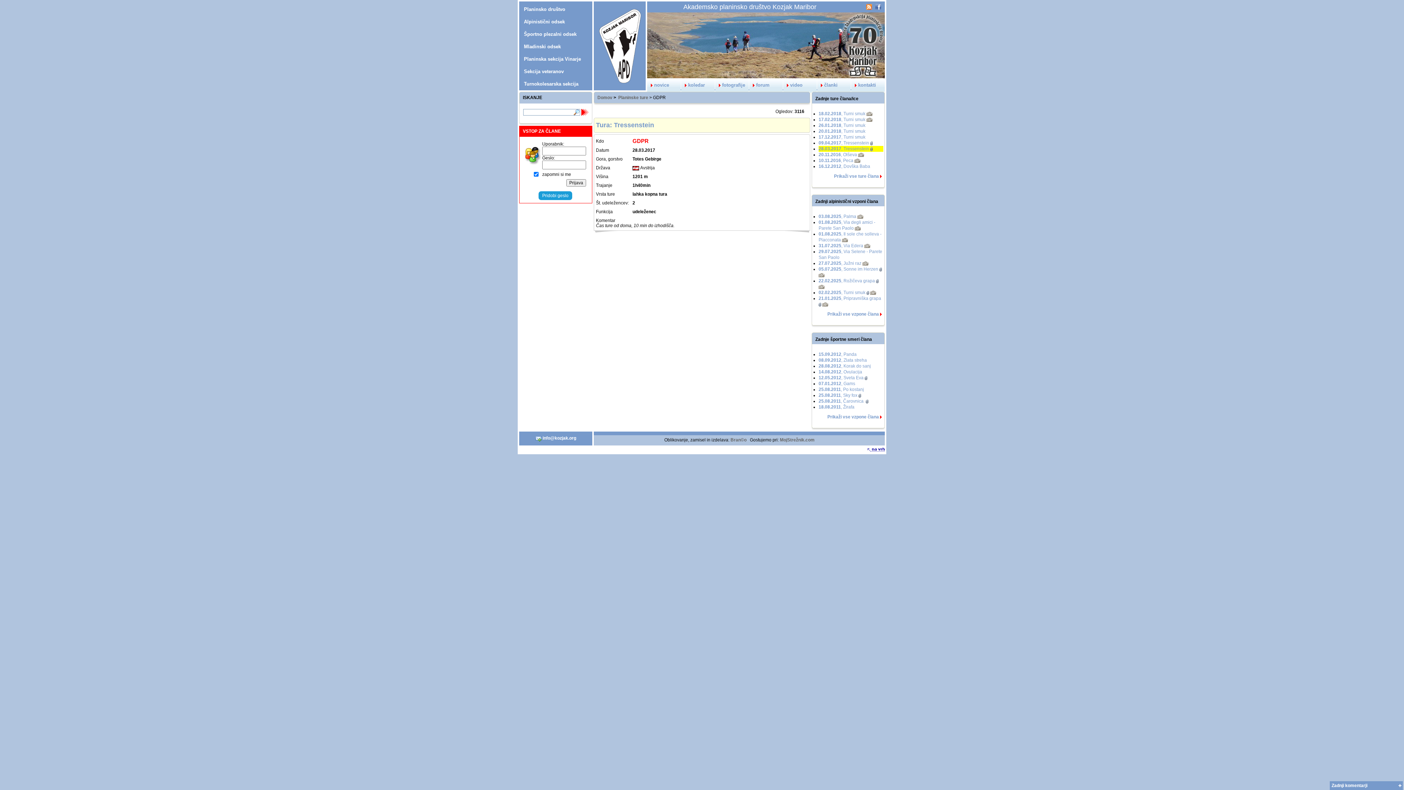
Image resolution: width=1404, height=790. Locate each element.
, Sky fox (838, 395)
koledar (696, 85)
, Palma (837, 216)
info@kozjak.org (558, 438)
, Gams (837, 383)
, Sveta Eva (841, 377)
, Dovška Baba (844, 166)
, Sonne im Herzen (848, 269)
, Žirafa (836, 407)
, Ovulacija (840, 372)
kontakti (867, 85)
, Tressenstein (844, 143)
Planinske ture (633, 97)
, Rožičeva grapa (847, 280)
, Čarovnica (842, 401)
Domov (604, 97)
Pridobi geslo (555, 195)
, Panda (838, 354)
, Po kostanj (841, 389)
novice (661, 85)
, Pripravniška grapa (850, 298)
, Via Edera (841, 245)
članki (831, 85)
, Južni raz (840, 263)
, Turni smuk (842, 113)
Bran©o (739, 440)
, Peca (836, 160)
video (796, 85)
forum (763, 85)
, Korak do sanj (845, 366)
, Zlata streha (843, 360)
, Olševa (838, 154)
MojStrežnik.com (797, 440)
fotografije (733, 85)
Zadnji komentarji (1349, 785)
